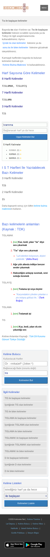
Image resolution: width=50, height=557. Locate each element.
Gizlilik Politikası (18, 533)
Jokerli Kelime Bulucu (29, 528)
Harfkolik (14, 528)
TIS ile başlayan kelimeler (17, 398)
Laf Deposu (10, 524)
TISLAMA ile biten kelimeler (18, 431)
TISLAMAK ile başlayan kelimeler (21, 438)
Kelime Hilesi (38, 524)
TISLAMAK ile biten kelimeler (19, 451)
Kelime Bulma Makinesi (14, 65)
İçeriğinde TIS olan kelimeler (19, 405)
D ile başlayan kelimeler (16, 458)
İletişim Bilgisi (33, 533)
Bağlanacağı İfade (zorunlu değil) (19, 368)
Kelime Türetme (33, 519)
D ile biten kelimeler (14, 471)
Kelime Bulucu (24, 524)
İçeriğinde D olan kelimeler (18, 464)
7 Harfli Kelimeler (12, 92)
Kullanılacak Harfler (13, 359)
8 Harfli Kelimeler (12, 78)
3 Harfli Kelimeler (12, 106)
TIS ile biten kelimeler (15, 411)
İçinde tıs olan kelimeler (14, 43)
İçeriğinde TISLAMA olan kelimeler (22, 425)
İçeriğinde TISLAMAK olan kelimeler (23, 445)
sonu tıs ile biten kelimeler (15, 47)
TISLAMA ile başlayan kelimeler (20, 418)
